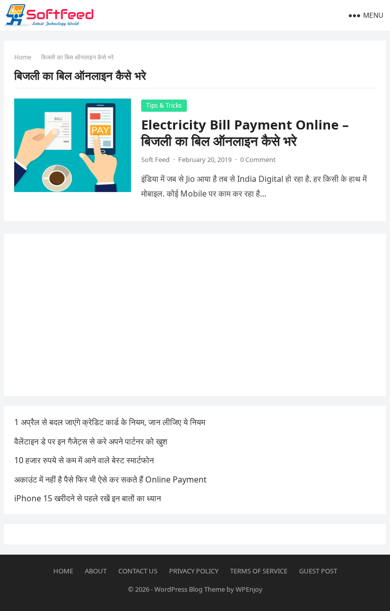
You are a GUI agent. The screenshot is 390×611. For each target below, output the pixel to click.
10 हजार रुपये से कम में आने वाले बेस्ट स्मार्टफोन (84, 460)
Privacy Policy (193, 570)
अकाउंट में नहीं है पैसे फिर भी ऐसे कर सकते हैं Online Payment (110, 479)
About (96, 570)
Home (22, 57)
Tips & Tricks (164, 105)
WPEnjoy (249, 589)
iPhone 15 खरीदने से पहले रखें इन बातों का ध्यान (87, 498)
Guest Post (318, 570)
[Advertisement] (195, 315)
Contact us (137, 570)
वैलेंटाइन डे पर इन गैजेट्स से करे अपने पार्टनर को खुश (90, 441)
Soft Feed (155, 159)
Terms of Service (258, 570)
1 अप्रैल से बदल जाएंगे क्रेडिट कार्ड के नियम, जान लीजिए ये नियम (109, 422)
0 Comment (258, 159)
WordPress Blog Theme (189, 589)
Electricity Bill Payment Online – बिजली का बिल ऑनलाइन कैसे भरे (245, 133)
